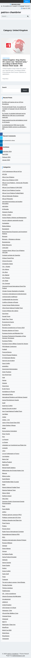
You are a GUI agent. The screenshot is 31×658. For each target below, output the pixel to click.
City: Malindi (5, 275)
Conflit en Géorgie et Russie (10, 302)
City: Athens (5, 269)
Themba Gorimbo (7, 585)
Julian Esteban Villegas (9, 425)
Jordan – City (6, 419)
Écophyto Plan (6, 325)
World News (5, 633)
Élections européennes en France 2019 (13, 327)
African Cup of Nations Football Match (13, 193)
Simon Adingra (6, 548)
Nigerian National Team (9, 490)
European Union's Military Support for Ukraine (15, 343)
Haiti (3, 377)
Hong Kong (5, 386)
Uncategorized (6, 599)
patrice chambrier (11, 12)
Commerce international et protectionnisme (14, 294)
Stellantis (4, 560)
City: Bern (5, 272)
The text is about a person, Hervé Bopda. (13, 582)
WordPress (5, 627)
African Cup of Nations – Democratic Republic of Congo (15, 183)
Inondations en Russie (8, 391)
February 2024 (6, 157)
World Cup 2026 (6, 630)
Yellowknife (5, 638)
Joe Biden (5, 414)
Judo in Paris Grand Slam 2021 (11, 422)
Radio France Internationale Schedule (13, 531)
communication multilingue (9, 296)
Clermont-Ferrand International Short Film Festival (14, 287)
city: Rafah (5, 280)
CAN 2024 (5, 247)
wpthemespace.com (18, 655)
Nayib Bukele (6, 479)
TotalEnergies (6, 590)
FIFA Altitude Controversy (9, 346)
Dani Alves (5, 313)
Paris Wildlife (6, 509)
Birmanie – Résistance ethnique (11, 239)
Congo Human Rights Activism (10, 305)
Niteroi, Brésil (6, 493)
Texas (4, 576)
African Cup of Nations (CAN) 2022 (12, 187)
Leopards (5, 448)
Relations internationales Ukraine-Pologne (14, 540)
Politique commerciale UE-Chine (11, 517)
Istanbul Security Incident (9, 408)
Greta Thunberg (6, 372)
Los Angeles (5, 456)
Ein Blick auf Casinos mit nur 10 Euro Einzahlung (12, 103)
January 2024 (6, 160)
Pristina (4, 526)
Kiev (3, 436)
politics (4, 512)
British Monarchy (7, 245)
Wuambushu (5, 636)
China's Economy (7, 261)
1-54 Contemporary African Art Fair (12, 171)
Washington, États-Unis (8, 624)
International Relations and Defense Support (14, 397)
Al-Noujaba (5, 209)
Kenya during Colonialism (9, 431)
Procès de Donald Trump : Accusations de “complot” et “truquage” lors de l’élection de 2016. (14, 108)
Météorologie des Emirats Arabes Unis (13, 470)
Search (4, 87)
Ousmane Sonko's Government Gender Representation (13, 502)
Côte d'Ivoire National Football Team (12, 308)
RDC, (3, 537)
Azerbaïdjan (5, 223)
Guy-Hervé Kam (6, 374)
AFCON (4, 174)
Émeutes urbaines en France (10, 330)
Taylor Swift (5, 574)
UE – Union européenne (9, 593)
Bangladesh (5, 229)
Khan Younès (6, 434)
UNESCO (5, 602)
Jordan (4, 417)
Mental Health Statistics (8, 467)
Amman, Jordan (6, 215)
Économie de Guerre (8, 322)
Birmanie (4, 236)
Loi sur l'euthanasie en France (10, 453)
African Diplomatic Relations (10, 196)
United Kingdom (6, 58)
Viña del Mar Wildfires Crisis (10, 613)
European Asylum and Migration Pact (12, 333)
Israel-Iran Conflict (7, 405)
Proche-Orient (6, 529)
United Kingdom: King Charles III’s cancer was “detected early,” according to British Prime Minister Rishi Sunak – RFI (15, 63)
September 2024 (7, 151)
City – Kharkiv (6, 266)
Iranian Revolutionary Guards (10, 400)
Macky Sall (5, 459)
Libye (3, 450)
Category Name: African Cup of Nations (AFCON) (13, 251)
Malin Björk (5, 465)
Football (4, 349)
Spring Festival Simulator (9, 557)
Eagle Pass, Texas (7, 319)
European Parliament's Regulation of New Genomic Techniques (14, 337)
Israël (3, 403)
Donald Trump (6, 316)
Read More (5, 78)
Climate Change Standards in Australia (13, 291)
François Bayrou (7, 352)
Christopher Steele (7, 263)
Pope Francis (6, 523)
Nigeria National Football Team (11, 487)
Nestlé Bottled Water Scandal (10, 481)
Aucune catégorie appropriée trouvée (12, 220)
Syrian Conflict (6, 571)
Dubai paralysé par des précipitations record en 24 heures (14, 121)
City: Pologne (6, 278)
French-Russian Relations (9, 355)
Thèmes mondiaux (7, 588)
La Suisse (5, 442)
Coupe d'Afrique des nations (10, 310)
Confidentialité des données (10, 299)
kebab (4, 428)
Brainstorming (6, 242)
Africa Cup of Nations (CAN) (10, 180)
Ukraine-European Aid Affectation (11, 596)
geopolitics (5, 366)
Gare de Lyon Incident (8, 360)
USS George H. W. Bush (9, 607)
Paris (3, 506)
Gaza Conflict (6, 363)
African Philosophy (7, 199)
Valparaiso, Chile (7, 610)
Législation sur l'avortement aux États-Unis (14, 445)
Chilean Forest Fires (8, 258)
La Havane (5, 439)
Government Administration (9, 369)
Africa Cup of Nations (8, 177)
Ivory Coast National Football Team (12, 411)
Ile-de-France (6, 389)
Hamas (4, 380)
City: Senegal (6, 283)
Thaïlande (5, 579)
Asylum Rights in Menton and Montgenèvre (14, 217)
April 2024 (5, 154)
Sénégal (4, 545)
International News (7, 394)
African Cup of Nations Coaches (11, 190)
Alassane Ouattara (7, 212)
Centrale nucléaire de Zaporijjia (11, 255)
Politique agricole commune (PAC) (12, 514)
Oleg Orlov (5, 498)
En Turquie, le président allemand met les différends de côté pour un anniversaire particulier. (14, 115)
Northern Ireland (6, 496)
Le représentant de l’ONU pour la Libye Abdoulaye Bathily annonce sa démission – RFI (14, 127)
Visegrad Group (6, 616)
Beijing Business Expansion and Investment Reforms (14, 232)
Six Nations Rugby (7, 554)
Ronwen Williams (7, 543)
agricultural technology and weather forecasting (12, 202)
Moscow (4, 473)
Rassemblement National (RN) (11, 534)
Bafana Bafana (6, 226)
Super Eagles (6, 565)
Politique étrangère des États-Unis (12, 520)
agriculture (5, 206)
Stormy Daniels (6, 562)
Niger (3, 484)
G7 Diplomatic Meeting (8, 358)
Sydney (4, 568)
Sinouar (4, 551)
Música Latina (6, 476)
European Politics (7, 341)
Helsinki (4, 383)
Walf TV (4, 621)
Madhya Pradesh (7, 462)
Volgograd (5, 619)
